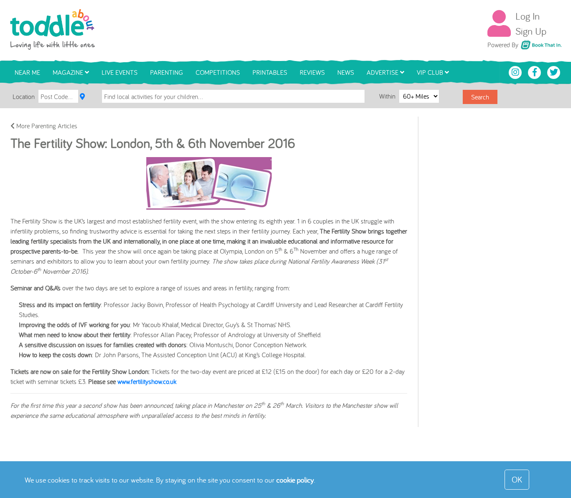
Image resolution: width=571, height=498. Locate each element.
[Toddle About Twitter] (554, 71)
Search (480, 97)
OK (517, 479)
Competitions (218, 72)
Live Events (120, 72)
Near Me (27, 72)
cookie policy (295, 480)
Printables (269, 72)
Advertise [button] (383, 72)
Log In (527, 16)
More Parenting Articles (46, 126)
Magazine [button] (69, 72)
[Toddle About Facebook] (535, 71)
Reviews (312, 72)
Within (388, 96)
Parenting (166, 72)
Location (24, 96)
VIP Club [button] (431, 72)
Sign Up (530, 31)
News (345, 72)
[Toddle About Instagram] (516, 71)
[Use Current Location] (82, 96)
